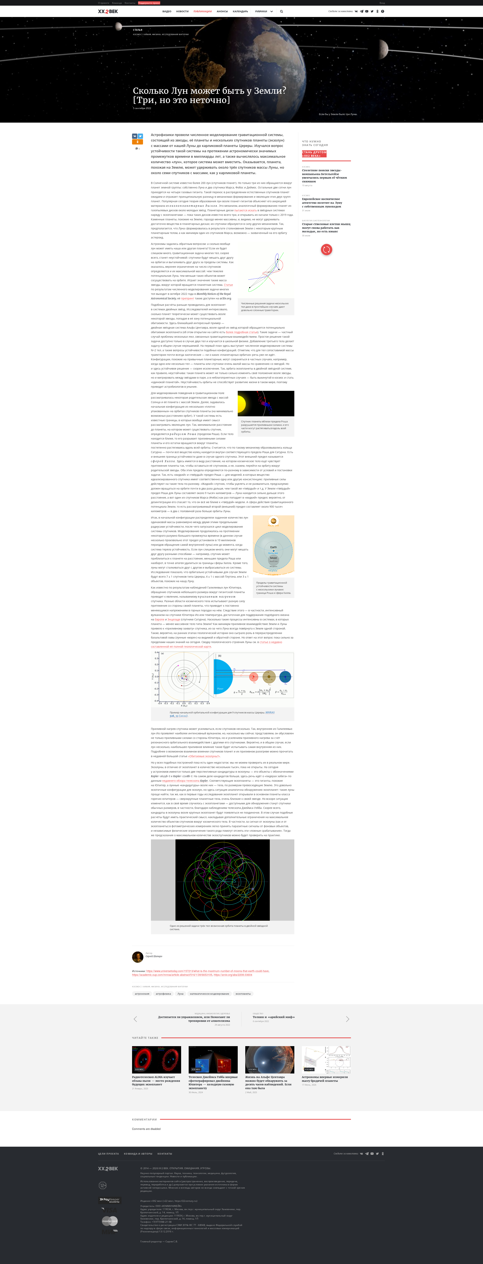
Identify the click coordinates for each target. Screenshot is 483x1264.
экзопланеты (243, 993)
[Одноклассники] (377, 11)
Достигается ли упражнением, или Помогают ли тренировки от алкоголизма (194, 1019)
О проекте (104, 3)
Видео (166, 11)
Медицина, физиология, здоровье (212, 1013)
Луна (180, 993)
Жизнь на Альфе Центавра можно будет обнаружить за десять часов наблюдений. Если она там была (268, 1082)
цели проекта (109, 1153)
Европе (159, 619)
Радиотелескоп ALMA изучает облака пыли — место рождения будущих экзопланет (156, 1080)
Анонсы (222, 11)
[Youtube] (367, 11)
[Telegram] (361, 11)
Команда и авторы (138, 1153)
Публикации (203, 11)
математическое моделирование (209, 993)
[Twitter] (372, 11)
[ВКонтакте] (356, 11)
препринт (187, 298)
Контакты (130, 3)
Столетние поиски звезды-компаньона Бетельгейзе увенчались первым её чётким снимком (324, 176)
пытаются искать (245, 210)
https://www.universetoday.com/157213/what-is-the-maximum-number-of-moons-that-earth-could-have (207, 971)
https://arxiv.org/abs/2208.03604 (233, 975)
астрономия (142, 993)
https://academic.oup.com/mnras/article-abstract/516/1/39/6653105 (172, 975)
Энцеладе (174, 619)
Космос (137, 34)
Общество (258, 1013)
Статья (137, 30)
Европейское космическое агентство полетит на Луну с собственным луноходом (322, 202)
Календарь (240, 11)
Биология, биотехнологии (316, 220)
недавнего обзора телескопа (185, 780)
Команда (117, 3)
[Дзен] (382, 11)
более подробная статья (242, 332)
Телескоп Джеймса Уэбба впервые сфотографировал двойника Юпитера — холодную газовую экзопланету (213, 1082)
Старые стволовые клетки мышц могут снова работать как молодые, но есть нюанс (326, 227)
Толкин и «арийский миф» (274, 1017)
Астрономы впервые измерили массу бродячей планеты (325, 1079)
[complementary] (324, 197)
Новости (182, 11)
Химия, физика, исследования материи (166, 34)
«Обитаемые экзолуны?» (204, 756)
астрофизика (163, 993)
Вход (382, 3)
